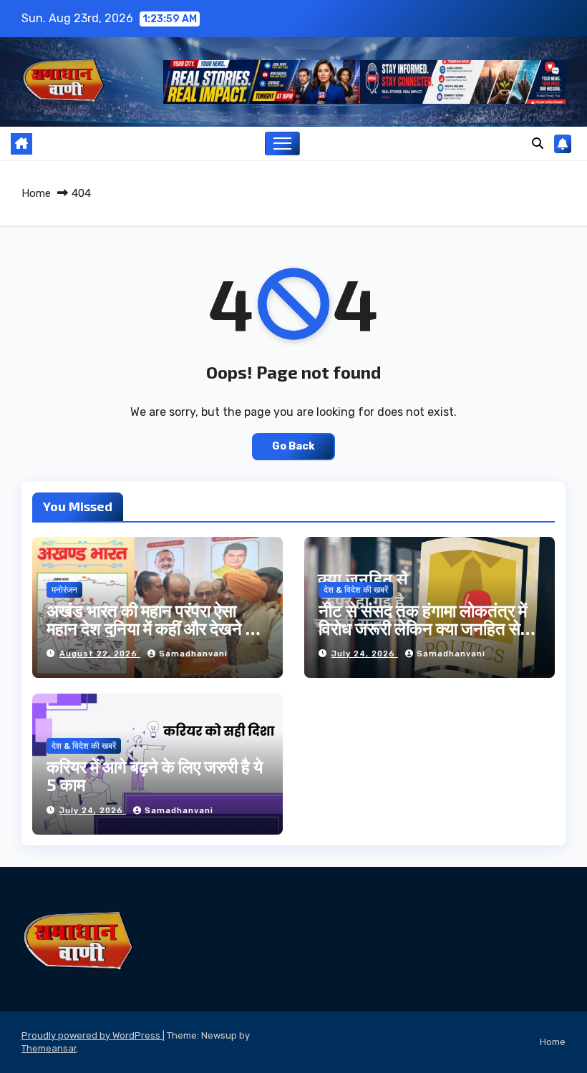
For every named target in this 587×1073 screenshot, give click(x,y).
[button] (537, 143)
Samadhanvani (193, 654)
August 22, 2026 (99, 654)
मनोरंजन (64, 590)
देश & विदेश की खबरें (356, 590)
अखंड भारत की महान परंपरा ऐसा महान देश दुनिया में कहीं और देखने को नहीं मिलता (154, 628)
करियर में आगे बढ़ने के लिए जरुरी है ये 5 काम (155, 775)
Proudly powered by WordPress (91, 1035)
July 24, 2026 (364, 654)
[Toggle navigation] (282, 143)
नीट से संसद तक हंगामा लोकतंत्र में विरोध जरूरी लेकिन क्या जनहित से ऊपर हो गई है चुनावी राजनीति (423, 628)
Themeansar (49, 1048)
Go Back (293, 446)
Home (36, 193)
